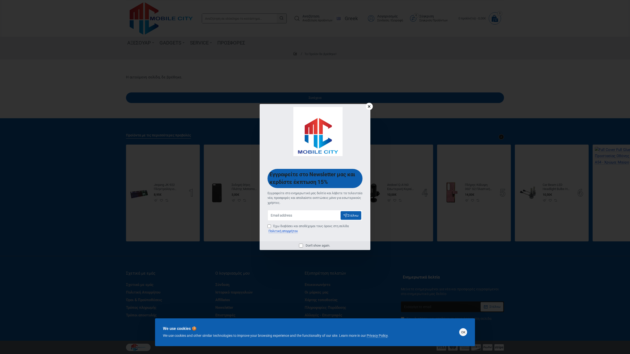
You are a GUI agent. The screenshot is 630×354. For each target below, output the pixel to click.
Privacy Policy (377, 336)
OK (463, 332)
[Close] (369, 106)
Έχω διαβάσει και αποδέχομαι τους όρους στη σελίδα (308, 228)
